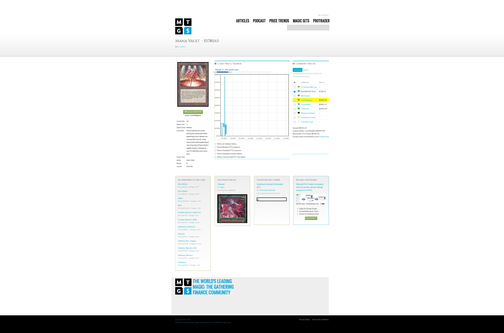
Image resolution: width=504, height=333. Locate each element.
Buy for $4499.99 (194, 112)
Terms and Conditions (320, 319)
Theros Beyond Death (267, 190)
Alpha (182, 47)
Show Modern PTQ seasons (228, 147)
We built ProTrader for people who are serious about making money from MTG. (309, 187)
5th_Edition (183, 191)
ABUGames (305, 96)
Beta (180, 205)
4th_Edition (183, 184)
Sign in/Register (323, 15)
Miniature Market (308, 113)
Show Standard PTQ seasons (229, 150)
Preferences (323, 137)
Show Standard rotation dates (229, 153)
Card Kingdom (307, 100)
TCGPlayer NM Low (309, 87)
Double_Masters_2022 (187, 219)
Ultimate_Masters (185, 255)
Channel (221, 184)
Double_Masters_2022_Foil (189, 212)
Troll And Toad (307, 122)
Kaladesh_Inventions (186, 227)
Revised (181, 234)
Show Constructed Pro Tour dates (231, 157)
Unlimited (182, 262)
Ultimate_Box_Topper (187, 241)
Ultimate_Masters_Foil (187, 248)
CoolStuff (305, 109)
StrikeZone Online (308, 117)
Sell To (306, 70)
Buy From (297, 70)
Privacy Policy (304, 319)
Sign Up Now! (311, 218)
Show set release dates (227, 144)
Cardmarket (305, 104)
